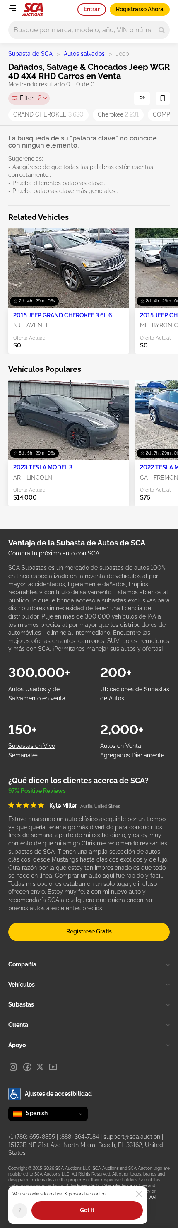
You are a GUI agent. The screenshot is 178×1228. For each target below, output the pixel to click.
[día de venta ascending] (142, 98)
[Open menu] (12, 8)
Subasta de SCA (30, 53)
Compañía (22, 964)
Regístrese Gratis (89, 931)
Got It (87, 1210)
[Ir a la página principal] (32, 9)
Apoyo (17, 1045)
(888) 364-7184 (79, 1136)
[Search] (161, 30)
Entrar (92, 9)
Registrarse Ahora (140, 9)
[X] (40, 1067)
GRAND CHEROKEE (48, 114)
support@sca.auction (131, 1136)
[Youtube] (53, 1067)
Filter (30, 98)
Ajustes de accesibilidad (58, 1093)
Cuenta (18, 1024)
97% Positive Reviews (37, 791)
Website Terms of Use (125, 1185)
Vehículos (21, 984)
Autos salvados (84, 53)
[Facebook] (27, 1067)
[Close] (139, 1194)
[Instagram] (13, 1067)
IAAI (152, 1197)
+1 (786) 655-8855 (31, 1136)
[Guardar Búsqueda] (163, 98)
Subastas (21, 1004)
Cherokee (118, 114)
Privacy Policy (89, 1185)
